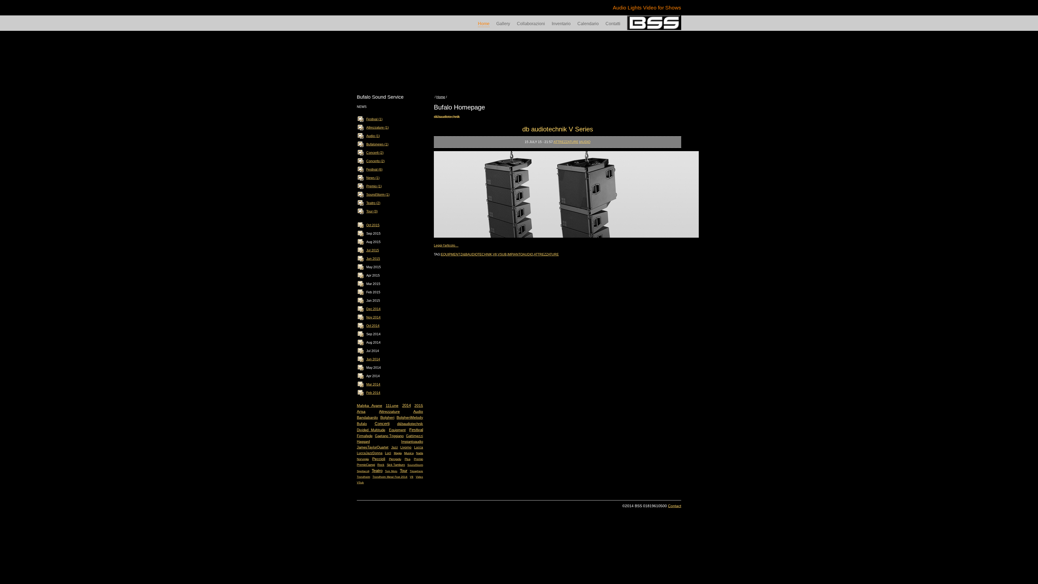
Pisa (407, 459)
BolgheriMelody (410, 418)
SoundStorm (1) (378, 195)
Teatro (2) (373, 203)
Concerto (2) (375, 161)
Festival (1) (374, 119)
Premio (418, 459)
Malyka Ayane (369, 405)
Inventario (561, 23)
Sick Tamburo (396, 464)
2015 (418, 405)
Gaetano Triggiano (389, 436)
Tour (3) (372, 211)
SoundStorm (415, 464)
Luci (388, 453)
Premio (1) (374, 186)
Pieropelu (395, 459)
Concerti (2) (375, 153)
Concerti (382, 423)
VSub (360, 482)
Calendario (588, 23)
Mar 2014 (373, 384)
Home (484, 23)
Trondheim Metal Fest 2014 (390, 476)
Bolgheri (387, 418)
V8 (411, 476)
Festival (416, 429)
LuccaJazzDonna (369, 453)
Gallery (503, 23)
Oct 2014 (373, 326)
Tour (403, 470)
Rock (380, 464)
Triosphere (416, 471)
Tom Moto (391, 471)
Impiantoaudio (412, 442)
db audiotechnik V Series (557, 129)
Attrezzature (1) (377, 128)
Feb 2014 (373, 393)
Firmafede (364, 436)
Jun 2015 (373, 259)
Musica (409, 453)
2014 (406, 405)
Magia (398, 453)
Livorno (405, 447)
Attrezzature (389, 412)
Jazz (394, 447)
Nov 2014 (373, 317)
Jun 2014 (373, 359)
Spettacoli (363, 471)
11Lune (392, 405)
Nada (419, 453)
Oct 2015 (373, 225)
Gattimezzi (414, 436)
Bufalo (362, 424)
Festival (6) (374, 169)
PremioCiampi (366, 464)
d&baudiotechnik (410, 424)
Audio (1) (373, 136)
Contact (674, 506)
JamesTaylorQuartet (372, 447)
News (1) (373, 178)
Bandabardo (367, 418)
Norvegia (363, 459)
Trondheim (363, 476)
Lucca (418, 447)
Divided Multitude (371, 430)
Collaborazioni (531, 23)
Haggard (363, 442)
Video (419, 476)
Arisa (361, 411)
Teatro (377, 470)
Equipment (397, 430)
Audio (418, 412)
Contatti (613, 23)
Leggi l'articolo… (446, 245)
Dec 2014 (373, 309)
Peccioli (378, 459)
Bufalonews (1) (377, 144)
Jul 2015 (372, 250)
